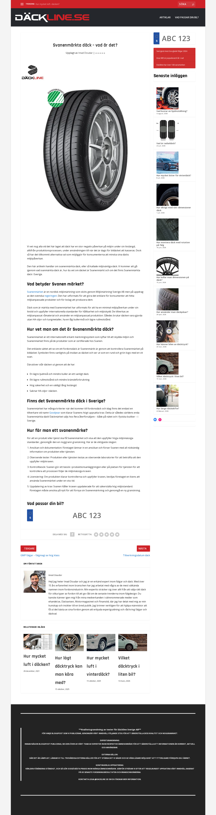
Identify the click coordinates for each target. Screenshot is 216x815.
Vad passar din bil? (187, 17)
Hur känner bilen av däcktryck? (172, 344)
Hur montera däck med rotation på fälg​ (173, 243)
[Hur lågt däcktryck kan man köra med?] (69, 642)
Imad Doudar (85, 52)
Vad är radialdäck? (166, 143)
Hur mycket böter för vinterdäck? (173, 175)
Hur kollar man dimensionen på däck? (172, 278)
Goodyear (55, 412)
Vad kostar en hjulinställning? (171, 111)
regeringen (50, 295)
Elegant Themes (41, 811)
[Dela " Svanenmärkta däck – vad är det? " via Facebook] (72, 534)
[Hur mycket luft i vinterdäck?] (101, 642)
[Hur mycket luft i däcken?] (38, 642)
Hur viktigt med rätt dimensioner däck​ (173, 209)
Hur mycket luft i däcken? (47, 4)
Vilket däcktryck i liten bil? (129, 666)
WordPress (64, 811)
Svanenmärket (35, 291)
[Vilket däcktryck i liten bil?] (132, 642)
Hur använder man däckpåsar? (172, 312)
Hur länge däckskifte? (167, 408)
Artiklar (165, 17)
